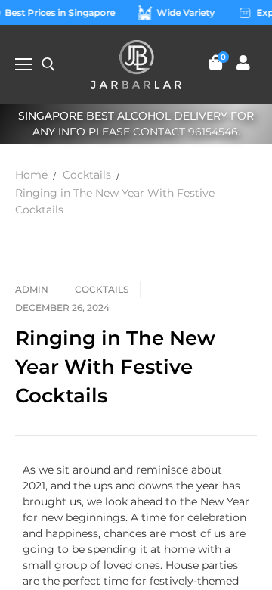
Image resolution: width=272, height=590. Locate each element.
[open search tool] (48, 64)
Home (31, 175)
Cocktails (87, 175)
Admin (31, 289)
